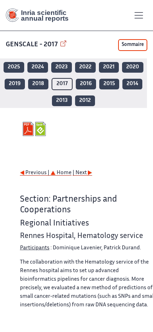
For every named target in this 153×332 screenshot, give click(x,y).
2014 (132, 84)
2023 (62, 67)
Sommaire (133, 45)
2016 (86, 84)
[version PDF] (29, 129)
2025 (14, 67)
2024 (38, 67)
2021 (109, 67)
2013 (62, 100)
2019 (15, 84)
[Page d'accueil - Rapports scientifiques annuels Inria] (39, 15)
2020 (132, 67)
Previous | (37, 173)
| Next (80, 173)
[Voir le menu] (139, 15)
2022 (85, 67)
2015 (109, 84)
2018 (38, 84)
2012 (85, 100)
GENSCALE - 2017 (32, 45)
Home (64, 173)
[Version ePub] (41, 129)
